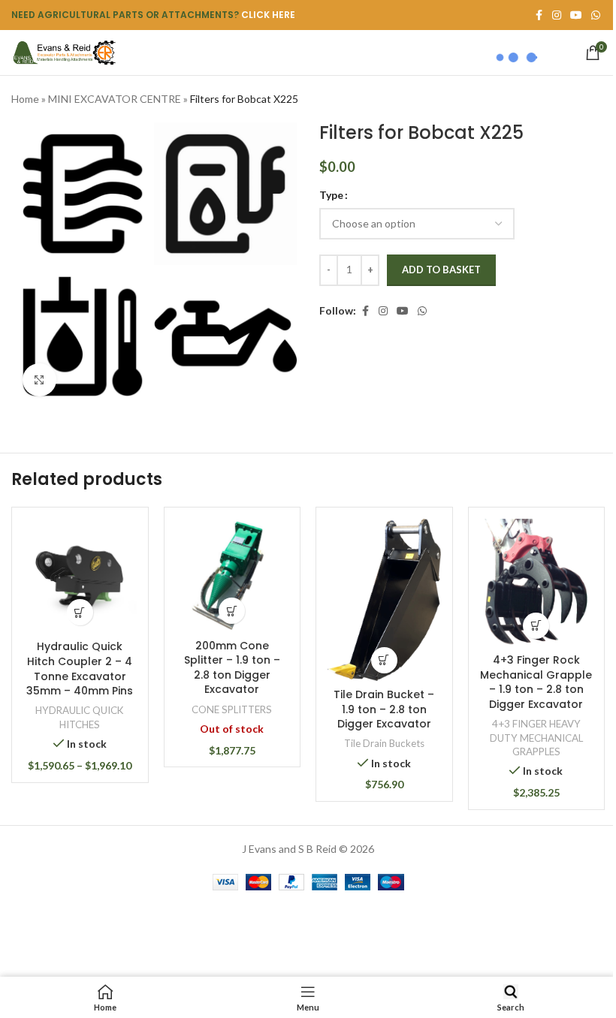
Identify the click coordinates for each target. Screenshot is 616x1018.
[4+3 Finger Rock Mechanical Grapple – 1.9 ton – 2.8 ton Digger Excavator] (536, 582)
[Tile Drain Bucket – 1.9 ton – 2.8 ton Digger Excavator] (384, 600)
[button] (384, 660)
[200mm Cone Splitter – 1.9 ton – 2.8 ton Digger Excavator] (232, 575)
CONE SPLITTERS (232, 709)
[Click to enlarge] (39, 380)
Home (25, 98)
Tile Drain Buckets (384, 743)
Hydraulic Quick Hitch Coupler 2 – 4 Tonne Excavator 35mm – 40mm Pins (79, 668)
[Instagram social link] (383, 311)
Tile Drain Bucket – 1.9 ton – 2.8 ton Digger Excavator (384, 709)
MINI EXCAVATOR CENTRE (114, 98)
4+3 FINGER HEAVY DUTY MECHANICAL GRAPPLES (536, 737)
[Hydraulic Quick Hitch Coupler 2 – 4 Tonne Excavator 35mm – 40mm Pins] (80, 576)
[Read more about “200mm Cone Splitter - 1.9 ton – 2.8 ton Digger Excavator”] (232, 611)
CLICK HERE (268, 14)
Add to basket (441, 270)
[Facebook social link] (365, 311)
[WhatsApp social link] (596, 15)
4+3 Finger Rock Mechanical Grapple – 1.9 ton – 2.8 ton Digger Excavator (536, 682)
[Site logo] (63, 51)
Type (331, 194)
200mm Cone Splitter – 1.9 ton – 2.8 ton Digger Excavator (232, 667)
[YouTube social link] (402, 311)
